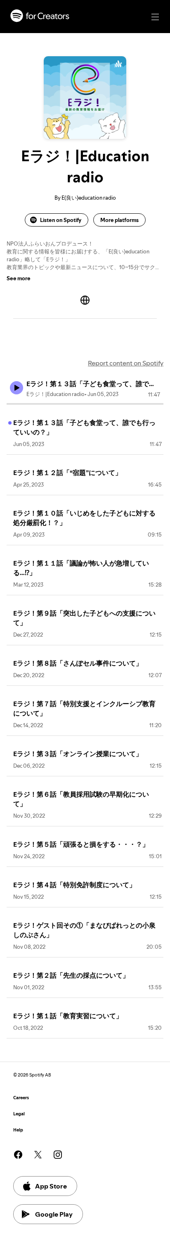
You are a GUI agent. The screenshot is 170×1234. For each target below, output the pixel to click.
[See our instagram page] (58, 1155)
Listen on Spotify (60, 220)
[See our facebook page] (18, 1155)
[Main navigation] (155, 17)
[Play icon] (16, 387)
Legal (19, 1114)
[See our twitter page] (38, 1155)
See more (19, 278)
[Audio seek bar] (85, 404)
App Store (51, 1186)
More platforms (119, 220)
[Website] (85, 300)
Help (18, 1130)
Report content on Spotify (125, 363)
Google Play (54, 1214)
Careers (21, 1098)
